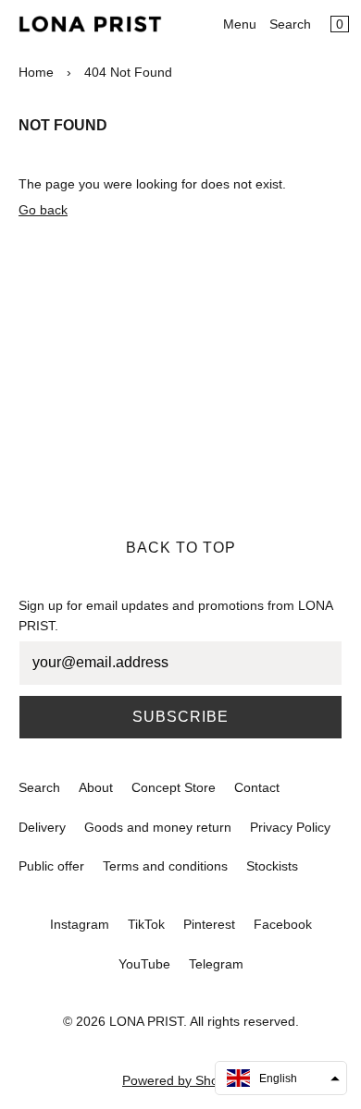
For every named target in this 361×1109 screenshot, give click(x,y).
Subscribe (180, 717)
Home (36, 72)
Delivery (42, 827)
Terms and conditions (165, 866)
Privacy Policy (290, 827)
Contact (257, 787)
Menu (239, 24)
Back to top (181, 547)
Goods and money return (157, 827)
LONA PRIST (146, 1021)
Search (290, 24)
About (96, 787)
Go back (43, 209)
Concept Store (173, 787)
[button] (281, 1078)
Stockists (272, 866)
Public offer (51, 866)
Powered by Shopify (180, 1080)
